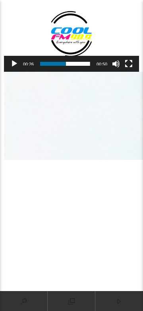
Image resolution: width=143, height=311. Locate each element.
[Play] (14, 64)
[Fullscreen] (129, 64)
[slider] (65, 64)
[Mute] (116, 64)
